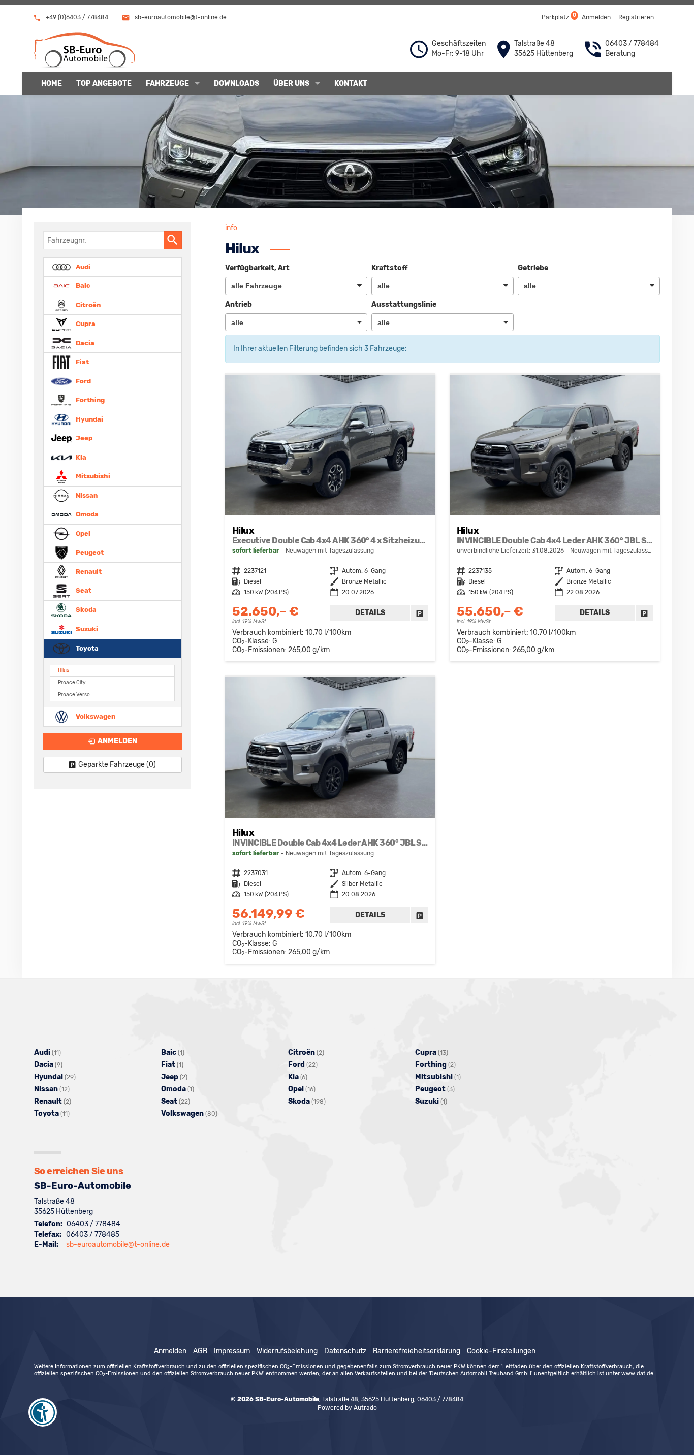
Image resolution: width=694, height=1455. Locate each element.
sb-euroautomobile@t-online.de (180, 17)
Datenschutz (345, 1351)
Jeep (83, 438)
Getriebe (533, 268)
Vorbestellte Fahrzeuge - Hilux (555, 518)
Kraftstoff (389, 268)
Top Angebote (104, 83)
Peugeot (89, 552)
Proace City (71, 682)
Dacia (84, 342)
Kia (80, 457)
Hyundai (88, 419)
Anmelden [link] (117, 741)
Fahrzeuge (167, 83)
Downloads (236, 83)
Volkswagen (94, 716)
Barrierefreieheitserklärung (416, 1351)
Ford (82, 380)
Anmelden (596, 17)
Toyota (86, 648)
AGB (200, 1351)
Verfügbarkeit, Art (257, 268)
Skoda (85, 609)
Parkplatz (558, 16)
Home (51, 83)
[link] (419, 613)
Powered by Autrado (347, 1407)
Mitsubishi (92, 476)
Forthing (89, 400)
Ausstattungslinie (403, 304)
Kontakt (350, 83)
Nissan (86, 495)
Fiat (81, 362)
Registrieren (636, 17)
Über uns (291, 83)
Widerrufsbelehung (287, 1351)
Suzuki (86, 629)
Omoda (86, 514)
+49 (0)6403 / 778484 (76, 17)
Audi (82, 266)
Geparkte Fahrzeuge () (117, 764)
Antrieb (238, 304)
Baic (82, 285)
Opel (82, 533)
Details (370, 612)
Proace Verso (74, 694)
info (231, 227)
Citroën (87, 304)
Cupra (85, 324)
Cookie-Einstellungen (501, 1351)
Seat (82, 590)
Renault (88, 571)
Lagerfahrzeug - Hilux (330, 518)
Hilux (63, 670)
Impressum (232, 1351)
